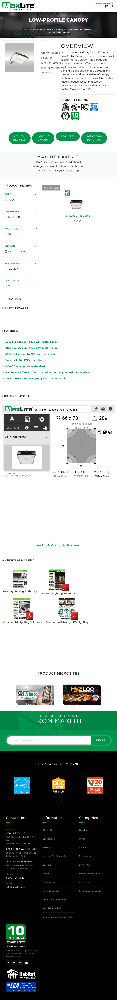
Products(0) (51, 188)
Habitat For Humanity (55, 856)
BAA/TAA (84, 865)
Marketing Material (53, 67)
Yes (10, 286)
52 (9, 234)
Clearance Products (90, 891)
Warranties (49, 882)
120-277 (13, 268)
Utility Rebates (50, 53)
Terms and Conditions (55, 899)
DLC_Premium (17, 251)
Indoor (83, 839)
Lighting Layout (51, 62)
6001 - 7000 (15, 216)
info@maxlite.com (16, 887)
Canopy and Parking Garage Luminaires (74, 29)
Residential (85, 856)
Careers (47, 865)
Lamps (82, 847)
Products (39, 29)
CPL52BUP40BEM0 (78, 215)
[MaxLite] (18, 6)
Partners (47, 847)
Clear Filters (14, 298)
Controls (84, 882)
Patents (47, 873)
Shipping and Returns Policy (58, 917)
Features (46, 58)
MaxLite (28, 29)
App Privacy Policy (53, 908)
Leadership (49, 839)
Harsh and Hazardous (91, 873)
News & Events (51, 891)
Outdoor (49, 29)
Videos (45, 72)
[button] (56, 801)
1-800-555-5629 (15, 878)
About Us (48, 830)
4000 (11, 199)
